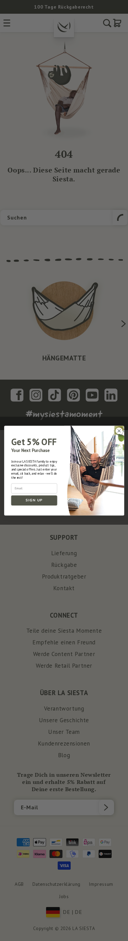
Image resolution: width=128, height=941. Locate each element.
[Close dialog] (119, 430)
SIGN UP (34, 500)
